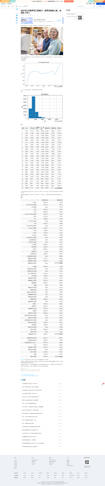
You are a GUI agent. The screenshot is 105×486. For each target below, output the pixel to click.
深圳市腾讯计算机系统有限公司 (41, 482)
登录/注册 (100, 3)
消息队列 (47, 472)
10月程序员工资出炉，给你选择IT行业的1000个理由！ (31, 426)
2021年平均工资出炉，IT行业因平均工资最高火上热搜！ (32, 433)
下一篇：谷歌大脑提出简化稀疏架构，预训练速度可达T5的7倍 (30, 375)
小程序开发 (71, 477)
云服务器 (32, 472)
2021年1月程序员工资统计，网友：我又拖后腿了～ (31, 386)
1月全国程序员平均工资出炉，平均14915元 (29, 383)
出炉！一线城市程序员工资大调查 (28, 423)
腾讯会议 (32, 475)
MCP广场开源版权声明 (70, 465)
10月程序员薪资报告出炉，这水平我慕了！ (29, 439)
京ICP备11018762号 (60, 484)
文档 (87, 3)
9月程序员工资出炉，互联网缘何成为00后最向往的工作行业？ (32, 413)
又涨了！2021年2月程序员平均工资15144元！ (30, 416)
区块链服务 (40, 472)
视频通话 (55, 475)
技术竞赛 (33, 464)
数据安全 (24, 477)
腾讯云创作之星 (51, 462)
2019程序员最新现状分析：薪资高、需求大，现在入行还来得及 (33, 443)
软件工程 (22, 359)
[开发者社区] (9, 3)
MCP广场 (25, 6)
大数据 (63, 477)
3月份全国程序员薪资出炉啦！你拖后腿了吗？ (30, 446)
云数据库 (63, 472)
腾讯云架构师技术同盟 (52, 461)
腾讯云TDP (50, 464)
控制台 (94, 3)
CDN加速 (47, 475)
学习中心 (15, 465)
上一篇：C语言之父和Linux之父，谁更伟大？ (27, 374)
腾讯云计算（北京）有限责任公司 (46, 484)
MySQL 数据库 (71, 475)
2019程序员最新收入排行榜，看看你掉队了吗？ (30, 429)
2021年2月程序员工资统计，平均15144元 (29, 393)
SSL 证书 (78, 475)
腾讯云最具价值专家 (52, 459)
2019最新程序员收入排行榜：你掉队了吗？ (29, 436)
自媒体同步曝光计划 (35, 459)
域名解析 (70, 472)
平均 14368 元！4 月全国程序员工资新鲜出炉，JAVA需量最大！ (33, 406)
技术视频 (15, 464)
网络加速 (55, 472)
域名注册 (24, 472)
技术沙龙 (15, 462)
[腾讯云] (3, 3)
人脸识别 (24, 475)
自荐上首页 (33, 462)
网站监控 (78, 477)
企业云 (40, 475)
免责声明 (68, 461)
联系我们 (68, 462)
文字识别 (47, 477)
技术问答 (15, 461)
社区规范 (68, 459)
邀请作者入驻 (34, 461)
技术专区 (15, 468)
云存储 (78, 472)
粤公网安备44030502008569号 (63, 482)
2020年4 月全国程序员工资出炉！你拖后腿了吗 (30, 400)
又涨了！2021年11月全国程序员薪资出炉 (29, 403)
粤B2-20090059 (54, 482)
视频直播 (86, 472)
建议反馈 (90, 3)
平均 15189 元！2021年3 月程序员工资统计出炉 (30, 396)
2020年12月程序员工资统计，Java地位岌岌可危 (30, 410)
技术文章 (15, 459)
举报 (62, 14)
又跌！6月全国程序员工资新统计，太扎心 (29, 420)
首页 (2, 6)
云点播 (55, 477)
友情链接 (68, 464)
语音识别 (86, 475)
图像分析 (63, 475)
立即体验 (58, 20)
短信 (39, 477)
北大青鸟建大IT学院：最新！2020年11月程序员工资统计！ (32, 390)
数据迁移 (86, 477)
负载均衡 (32, 477)
